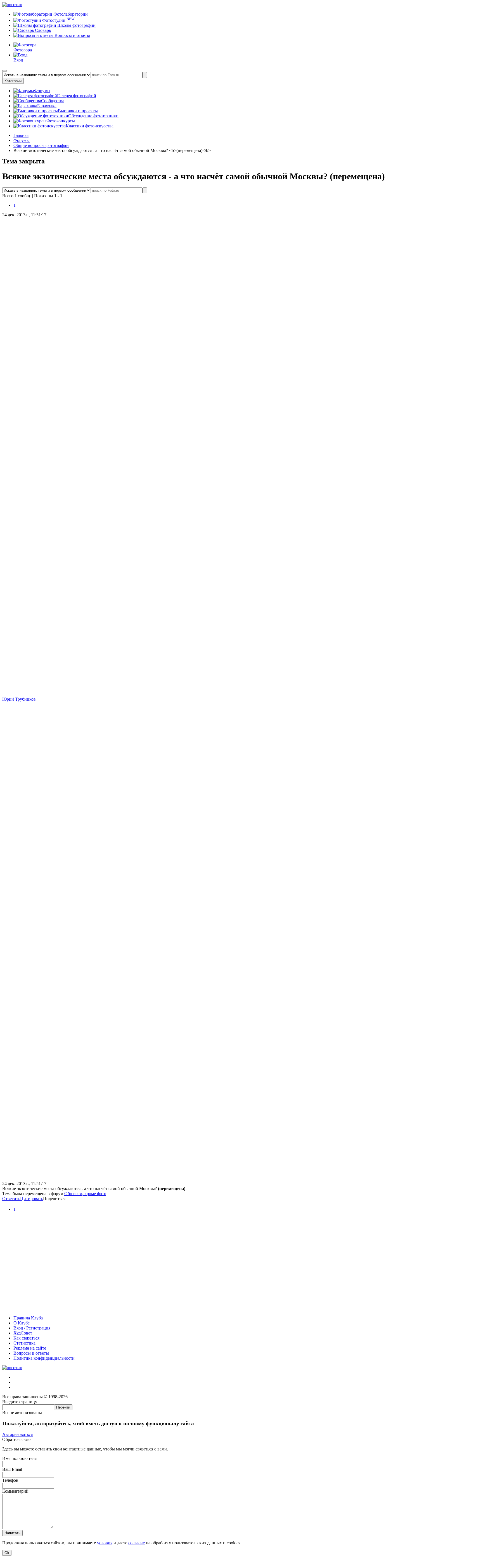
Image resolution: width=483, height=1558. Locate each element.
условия (104, 1542)
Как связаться (26, 1338)
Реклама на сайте (29, 1348)
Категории (13, 81)
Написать (12, 1533)
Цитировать (31, 1198)
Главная (21, 135)
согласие (136, 1542)
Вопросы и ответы (71, 35)
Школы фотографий (76, 25)
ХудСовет (22, 1333)
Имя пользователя (19, 1458)
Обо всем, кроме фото (85, 1193)
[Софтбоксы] (241, 1308)
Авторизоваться (17, 1434)
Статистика (24, 1343)
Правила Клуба (28, 1318)
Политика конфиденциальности (44, 1358)
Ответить (11, 1198)
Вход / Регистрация (31, 1328)
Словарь (42, 30)
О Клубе (21, 1323)
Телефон (10, 1480)
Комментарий (15, 1491)
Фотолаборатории (70, 14)
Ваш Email (12, 1469)
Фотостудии (58, 20)
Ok (6, 1553)
